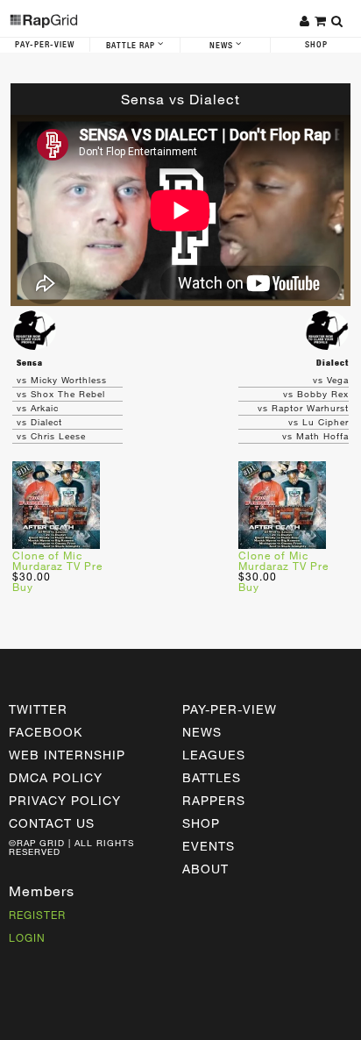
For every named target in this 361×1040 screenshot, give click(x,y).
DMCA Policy (56, 777)
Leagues (213, 754)
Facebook (45, 731)
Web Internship (67, 754)
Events (208, 845)
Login (27, 937)
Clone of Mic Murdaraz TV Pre (57, 560)
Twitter (38, 709)
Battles (211, 777)
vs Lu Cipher (318, 422)
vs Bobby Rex (316, 393)
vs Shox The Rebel (61, 393)
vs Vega (331, 379)
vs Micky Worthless (62, 379)
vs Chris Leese (51, 436)
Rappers (213, 800)
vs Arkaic (38, 407)
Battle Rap (132, 45)
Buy (22, 587)
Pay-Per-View (44, 45)
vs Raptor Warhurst (303, 407)
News (222, 45)
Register (37, 915)
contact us (52, 823)
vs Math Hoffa (315, 436)
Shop (316, 45)
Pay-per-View (229, 709)
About (205, 868)
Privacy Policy (65, 800)
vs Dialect (39, 422)
